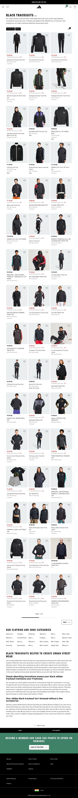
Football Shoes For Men (43, 638)
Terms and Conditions (56, 778)
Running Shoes (9, 646)
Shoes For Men (9, 634)
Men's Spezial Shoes (55, 642)
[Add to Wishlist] (24, 36)
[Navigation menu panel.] (3, 7)
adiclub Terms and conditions (15, 764)
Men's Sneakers (32, 638)
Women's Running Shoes (43, 634)
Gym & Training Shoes (20, 642)
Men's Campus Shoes (54, 634)
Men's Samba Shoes (44, 646)
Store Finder (54, 759)
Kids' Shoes (10, 641)
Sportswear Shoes (21, 646)
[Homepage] (39, 7)
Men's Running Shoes (31, 646)
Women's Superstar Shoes (65, 646)
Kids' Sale (65, 641)
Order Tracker (32, 759)
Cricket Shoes (21, 638)
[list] (36, 28)
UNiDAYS (9, 769)
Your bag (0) (56, 730)
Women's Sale (67, 638)
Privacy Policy (32, 778)
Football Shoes (20, 634)
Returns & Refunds (34, 764)
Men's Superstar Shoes (54, 638)
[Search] (70, 7)
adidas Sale (55, 645)
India (41, 790)
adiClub (30, 769)
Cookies (8, 783)
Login (20, 730)
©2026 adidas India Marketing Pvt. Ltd (39, 795)
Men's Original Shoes (44, 642)
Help (51, 764)
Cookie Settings (11, 778)
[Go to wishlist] (7, 7)
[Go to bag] (75, 7)
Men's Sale (65, 634)
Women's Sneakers (32, 642)
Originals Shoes (32, 634)
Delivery (8, 759)
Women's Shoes (9, 638)
